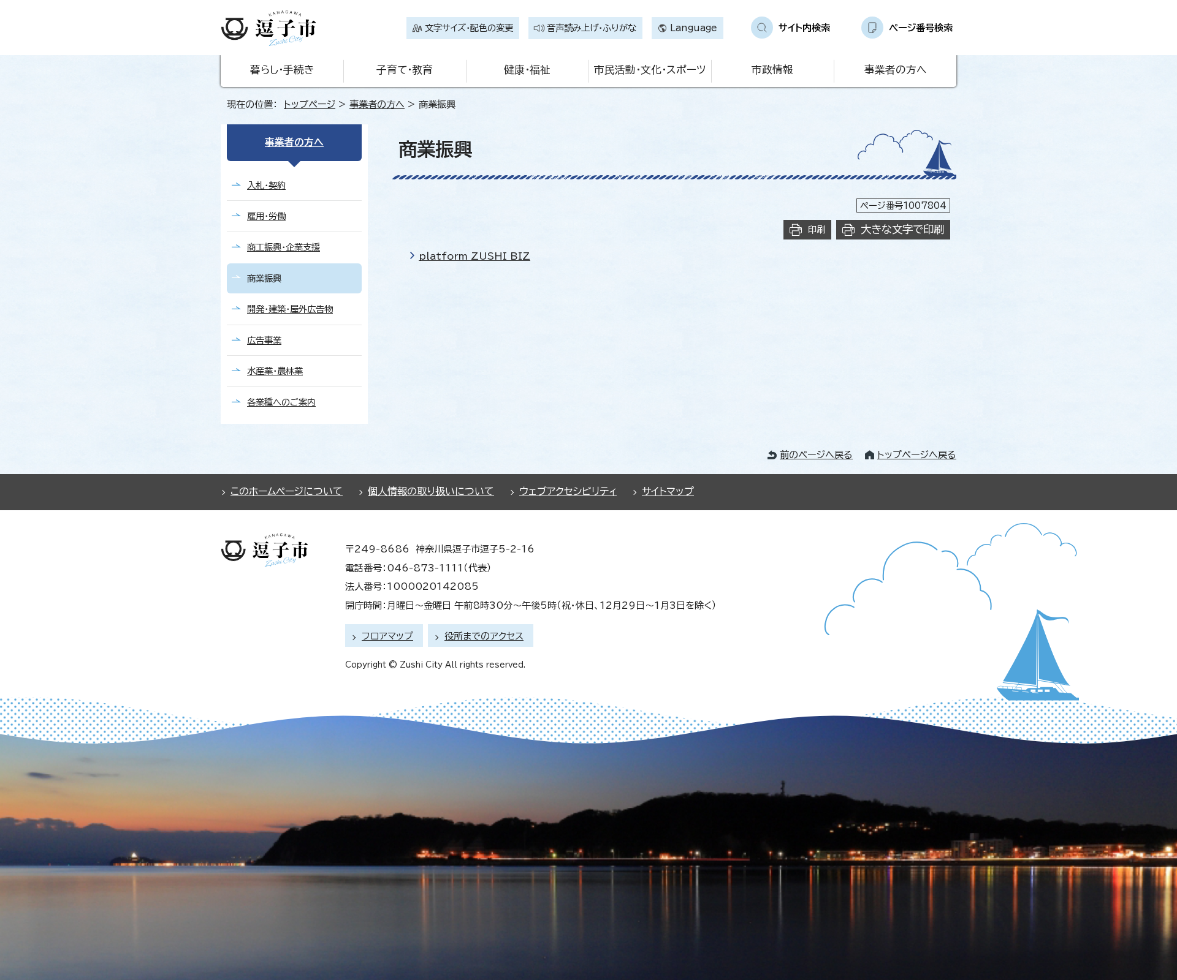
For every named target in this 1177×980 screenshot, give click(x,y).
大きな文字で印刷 (902, 229)
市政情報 (772, 69)
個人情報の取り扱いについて (431, 491)
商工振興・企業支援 (283, 247)
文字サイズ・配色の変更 (469, 27)
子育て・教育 (404, 69)
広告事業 (264, 340)
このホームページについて (286, 491)
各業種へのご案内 (281, 402)
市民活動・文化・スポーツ (650, 69)
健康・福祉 (527, 69)
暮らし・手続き (282, 69)
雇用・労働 (266, 216)
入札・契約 (266, 185)
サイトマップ (668, 491)
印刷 (816, 229)
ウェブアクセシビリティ (568, 491)
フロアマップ (387, 636)
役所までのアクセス (484, 636)
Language (693, 27)
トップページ (309, 104)
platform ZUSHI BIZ (474, 256)
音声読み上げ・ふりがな (591, 27)
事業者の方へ (895, 69)
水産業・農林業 (275, 370)
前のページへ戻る (816, 454)
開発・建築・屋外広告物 (290, 309)
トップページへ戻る (916, 454)
